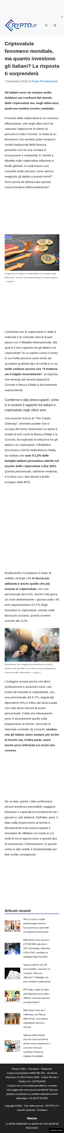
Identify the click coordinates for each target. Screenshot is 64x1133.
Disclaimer (33, 1068)
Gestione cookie (56, 1130)
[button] (46, 25)
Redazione (46, 1068)
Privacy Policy (19, 1068)
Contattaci (42, 1110)
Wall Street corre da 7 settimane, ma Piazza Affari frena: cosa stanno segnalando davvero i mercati (35, 1018)
